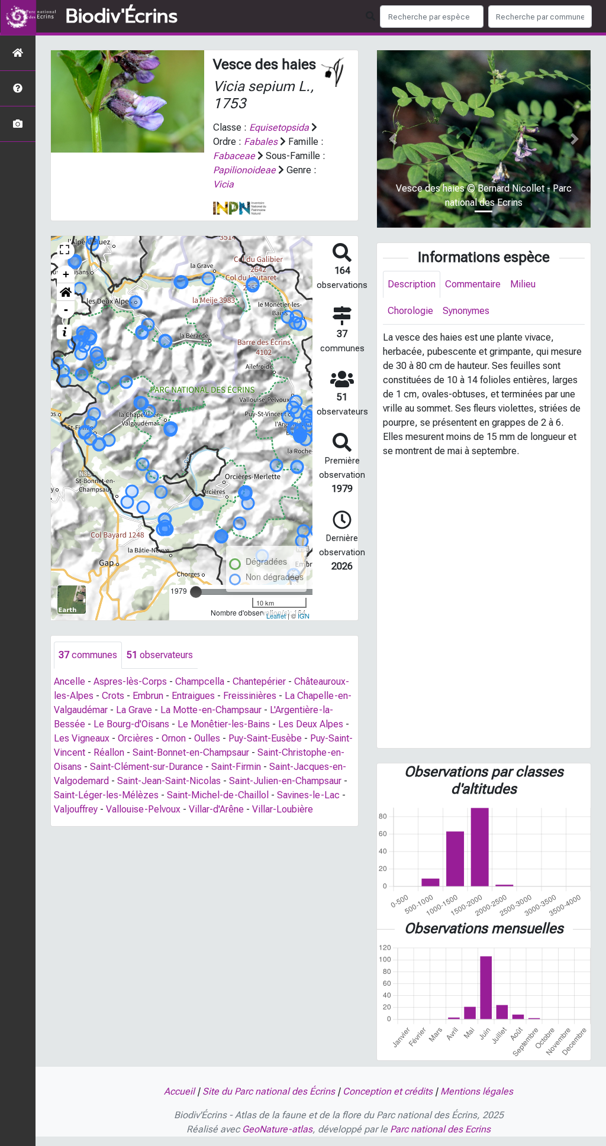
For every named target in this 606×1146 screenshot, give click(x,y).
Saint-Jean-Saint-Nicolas (169, 780)
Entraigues (193, 695)
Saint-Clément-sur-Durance (146, 766)
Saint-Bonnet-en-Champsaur (191, 752)
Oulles (207, 738)
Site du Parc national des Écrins (268, 1091)
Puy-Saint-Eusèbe (265, 738)
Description (412, 284)
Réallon (109, 752)
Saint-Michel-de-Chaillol (218, 795)
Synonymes (466, 310)
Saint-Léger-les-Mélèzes (106, 795)
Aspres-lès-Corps (130, 681)
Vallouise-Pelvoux (143, 809)
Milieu (523, 284)
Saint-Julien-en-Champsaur (285, 780)
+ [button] (66, 274)
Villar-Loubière (282, 809)
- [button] (66, 309)
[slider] (196, 592)
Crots (113, 695)
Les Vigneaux (81, 738)
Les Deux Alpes (310, 724)
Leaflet (276, 615)
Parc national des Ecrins (440, 1129)
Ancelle (69, 681)
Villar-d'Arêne (216, 809)
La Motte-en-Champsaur (211, 710)
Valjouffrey (76, 809)
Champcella (199, 681)
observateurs (160, 655)
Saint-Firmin (236, 766)
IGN (304, 615)
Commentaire (473, 284)
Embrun (148, 695)
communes (88, 655)
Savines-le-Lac (308, 795)
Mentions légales (476, 1091)
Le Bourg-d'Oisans (131, 724)
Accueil (179, 1091)
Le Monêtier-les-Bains (224, 724)
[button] (66, 292)
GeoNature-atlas (277, 1129)
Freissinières (249, 695)
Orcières (135, 738)
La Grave (134, 710)
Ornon (174, 738)
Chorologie (410, 310)
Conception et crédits (388, 1091)
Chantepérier (259, 681)
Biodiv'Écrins (122, 16)
